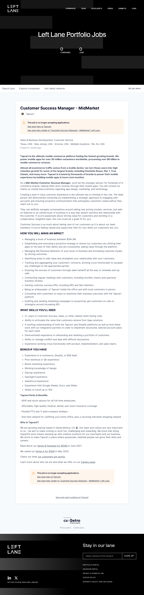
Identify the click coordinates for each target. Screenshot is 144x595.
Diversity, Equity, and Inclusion (97, 582)
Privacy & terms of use (93, 573)
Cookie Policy (89, 577)
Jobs (134, 8)
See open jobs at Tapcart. (39, 126)
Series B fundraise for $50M (52, 445)
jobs (8, 88)
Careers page (88, 462)
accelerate (96, 8)
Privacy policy (65, 528)
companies (29, 88)
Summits (122, 8)
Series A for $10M (45, 451)
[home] (13, 8)
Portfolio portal (91, 565)
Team (83, 8)
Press (110, 8)
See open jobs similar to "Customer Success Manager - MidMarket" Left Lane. (64, 130)
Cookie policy (78, 528)
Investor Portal (90, 569)
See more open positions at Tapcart (72, 497)
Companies (71, 8)
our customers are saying (51, 456)
